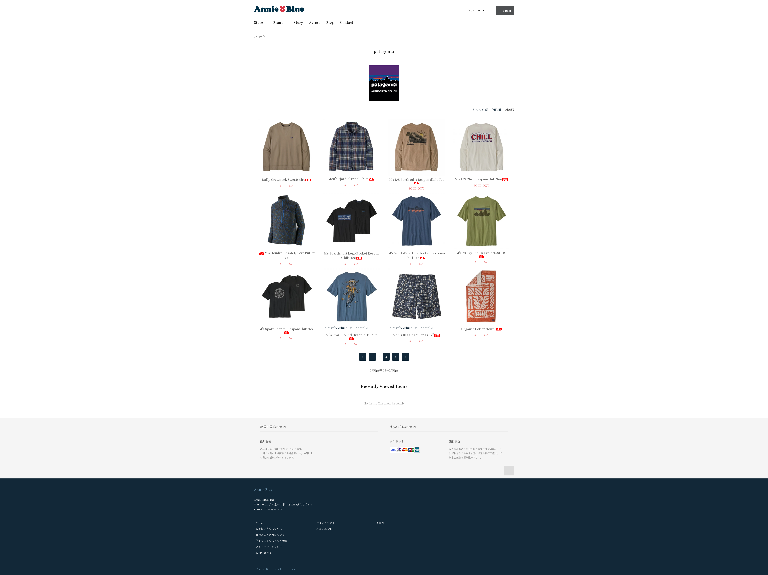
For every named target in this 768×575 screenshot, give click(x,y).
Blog (330, 22)
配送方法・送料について (270, 534)
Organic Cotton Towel (478, 329)
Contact (346, 22)
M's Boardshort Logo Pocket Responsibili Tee (351, 255)
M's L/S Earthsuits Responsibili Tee (416, 179)
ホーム (260, 522)
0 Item (507, 10)
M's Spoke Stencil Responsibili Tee (286, 329)
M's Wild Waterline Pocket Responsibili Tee (416, 255)
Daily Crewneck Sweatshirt (283, 179)
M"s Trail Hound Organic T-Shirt (351, 335)
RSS (319, 528)
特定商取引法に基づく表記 (271, 540)
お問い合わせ (264, 552)
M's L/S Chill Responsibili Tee (478, 179)
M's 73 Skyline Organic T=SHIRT (481, 253)
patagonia (259, 36)
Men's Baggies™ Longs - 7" (413, 335)
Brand (278, 22)
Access (314, 22)
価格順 (496, 110)
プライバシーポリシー (269, 546)
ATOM (328, 528)
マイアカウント (325, 522)
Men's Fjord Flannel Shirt (348, 179)
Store (259, 22)
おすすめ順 (480, 110)
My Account (476, 10)
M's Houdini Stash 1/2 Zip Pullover (290, 255)
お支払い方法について (269, 528)
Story (298, 22)
